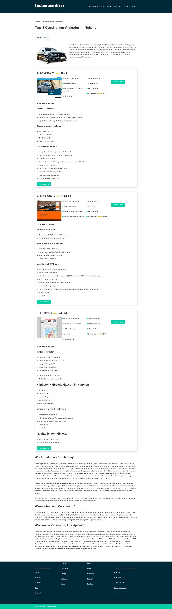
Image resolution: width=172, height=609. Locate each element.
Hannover (90, 573)
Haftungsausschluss (120, 588)
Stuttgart (63, 563)
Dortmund (64, 579)
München (38, 582)
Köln (36, 588)
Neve (36, 606)
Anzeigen (45, 37)
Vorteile (109, 6)
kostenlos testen (118, 81)
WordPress (52, 606)
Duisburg (90, 584)
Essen (63, 584)
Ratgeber (126, 6)
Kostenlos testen (44, 184)
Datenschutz (118, 572)
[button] (136, 6)
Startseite (37, 21)
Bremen (89, 563)
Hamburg (38, 577)
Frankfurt (38, 593)
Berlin (37, 572)
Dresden (90, 568)
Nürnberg (90, 579)
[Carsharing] (49, 6)
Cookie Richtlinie (119, 582)
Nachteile (117, 6)
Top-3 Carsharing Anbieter (96, 6)
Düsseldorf (64, 568)
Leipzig (63, 573)
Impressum (117, 577)
